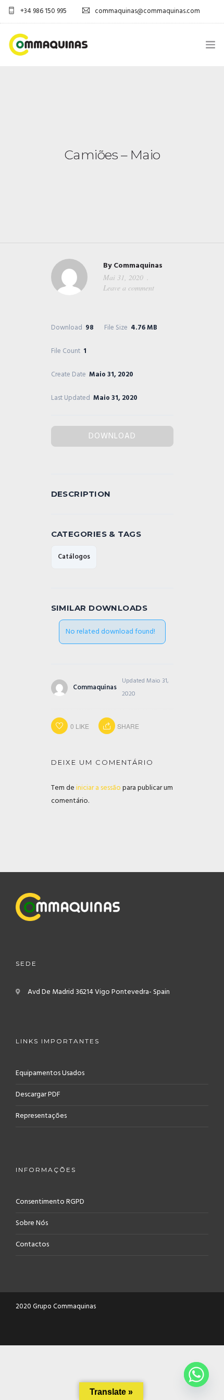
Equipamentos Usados (50, 1073)
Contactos (32, 1245)
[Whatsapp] (196, 1374)
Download (112, 436)
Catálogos (74, 556)
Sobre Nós (32, 1223)
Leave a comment (128, 288)
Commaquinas (138, 266)
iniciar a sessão (98, 788)
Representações (41, 1116)
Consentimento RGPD (50, 1202)
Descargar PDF (38, 1095)
